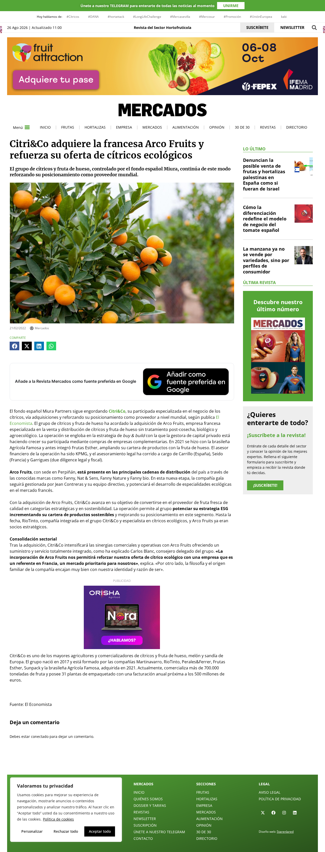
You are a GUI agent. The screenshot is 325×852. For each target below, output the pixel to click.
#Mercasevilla (180, 16)
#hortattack (116, 16)
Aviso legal (269, 792)
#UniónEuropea (261, 16)
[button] (314, 27)
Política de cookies (58, 819)
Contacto (143, 838)
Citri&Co (117, 411)
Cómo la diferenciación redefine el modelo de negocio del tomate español (264, 218)
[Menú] (27, 127)
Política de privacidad (280, 798)
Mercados (152, 127)
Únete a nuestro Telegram (159, 831)
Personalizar (32, 831)
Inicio (45, 127)
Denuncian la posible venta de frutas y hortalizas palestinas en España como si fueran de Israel (264, 174)
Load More (162, 762)
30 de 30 (242, 127)
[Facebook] (273, 813)
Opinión (216, 127)
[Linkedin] (295, 813)
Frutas (67, 127)
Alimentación (185, 127)
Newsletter (145, 818)
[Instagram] (284, 813)
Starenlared (285, 831)
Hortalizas (95, 127)
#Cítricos (73, 16)
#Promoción (232, 16)
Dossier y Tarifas (150, 805)
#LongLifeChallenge (147, 16)
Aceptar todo (100, 831)
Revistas (268, 127)
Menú (18, 127)
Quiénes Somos (148, 798)
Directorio (296, 127)
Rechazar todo (66, 831)
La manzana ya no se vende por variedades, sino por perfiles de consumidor (266, 260)
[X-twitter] (263, 813)
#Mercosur (207, 16)
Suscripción (145, 825)
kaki (284, 16)
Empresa (124, 127)
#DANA (93, 16)
